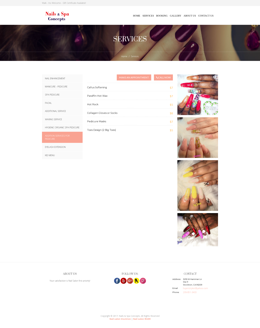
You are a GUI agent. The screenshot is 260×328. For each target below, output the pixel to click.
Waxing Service (53, 119)
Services (148, 15)
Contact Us (206, 15)
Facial (48, 102)
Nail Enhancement (55, 78)
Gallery (175, 15)
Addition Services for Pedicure (57, 137)
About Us (190, 15)
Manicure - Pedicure (56, 86)
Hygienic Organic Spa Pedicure (62, 127)
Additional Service (55, 110)
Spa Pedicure (52, 94)
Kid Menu (50, 155)
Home (136, 15)
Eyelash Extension (55, 146)
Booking (162, 15)
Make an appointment (134, 77)
